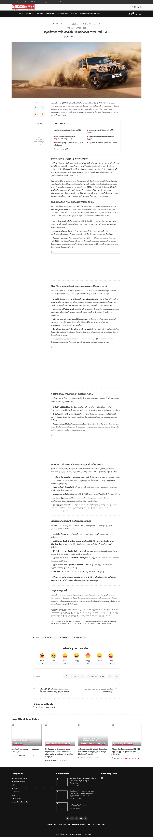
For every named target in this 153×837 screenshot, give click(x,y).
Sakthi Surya (52, 760)
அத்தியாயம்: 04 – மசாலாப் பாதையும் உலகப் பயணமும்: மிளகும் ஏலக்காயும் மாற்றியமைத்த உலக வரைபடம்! (82, 793)
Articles (70, 28)
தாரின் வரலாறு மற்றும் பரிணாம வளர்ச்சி (68, 130)
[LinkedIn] (138, 7)
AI (113, 744)
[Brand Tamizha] (23, 7)
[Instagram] (135, 7)
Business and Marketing (90, 744)
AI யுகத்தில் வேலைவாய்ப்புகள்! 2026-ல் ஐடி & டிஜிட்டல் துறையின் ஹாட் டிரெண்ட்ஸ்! (126, 751)
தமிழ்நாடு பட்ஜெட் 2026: (78, 805)
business (65, 637)
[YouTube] (140, 7)
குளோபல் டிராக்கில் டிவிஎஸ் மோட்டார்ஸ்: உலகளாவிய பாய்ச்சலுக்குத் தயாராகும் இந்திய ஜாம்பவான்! (92, 751)
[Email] (42, 114)
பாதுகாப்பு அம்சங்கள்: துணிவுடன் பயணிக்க (103, 143)
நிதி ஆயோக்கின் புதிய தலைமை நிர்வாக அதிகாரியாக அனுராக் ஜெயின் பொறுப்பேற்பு (83, 780)
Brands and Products (89, 741)
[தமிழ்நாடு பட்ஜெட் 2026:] (62, 806)
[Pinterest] (35, 114)
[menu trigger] (14, 14)
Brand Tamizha (72, 37)
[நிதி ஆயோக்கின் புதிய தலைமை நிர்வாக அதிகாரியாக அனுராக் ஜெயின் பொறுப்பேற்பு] (62, 782)
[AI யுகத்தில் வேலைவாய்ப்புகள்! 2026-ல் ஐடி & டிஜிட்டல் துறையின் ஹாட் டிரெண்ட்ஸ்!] (127, 735)
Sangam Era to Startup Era (58, 744)
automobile (50, 637)
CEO (103, 744)
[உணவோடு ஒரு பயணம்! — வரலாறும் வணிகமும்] (27, 735)
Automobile (81, 28)
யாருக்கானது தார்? (61, 149)
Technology (80, 637)
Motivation (128, 744)
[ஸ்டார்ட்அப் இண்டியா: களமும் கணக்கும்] (39, 132)
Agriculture (18, 741)
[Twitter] (133, 7)
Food (27, 741)
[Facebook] (130, 7)
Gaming (118, 744)
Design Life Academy (131, 758)
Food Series (18, 744)
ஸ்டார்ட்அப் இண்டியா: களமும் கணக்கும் (39, 142)
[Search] (140, 14)
